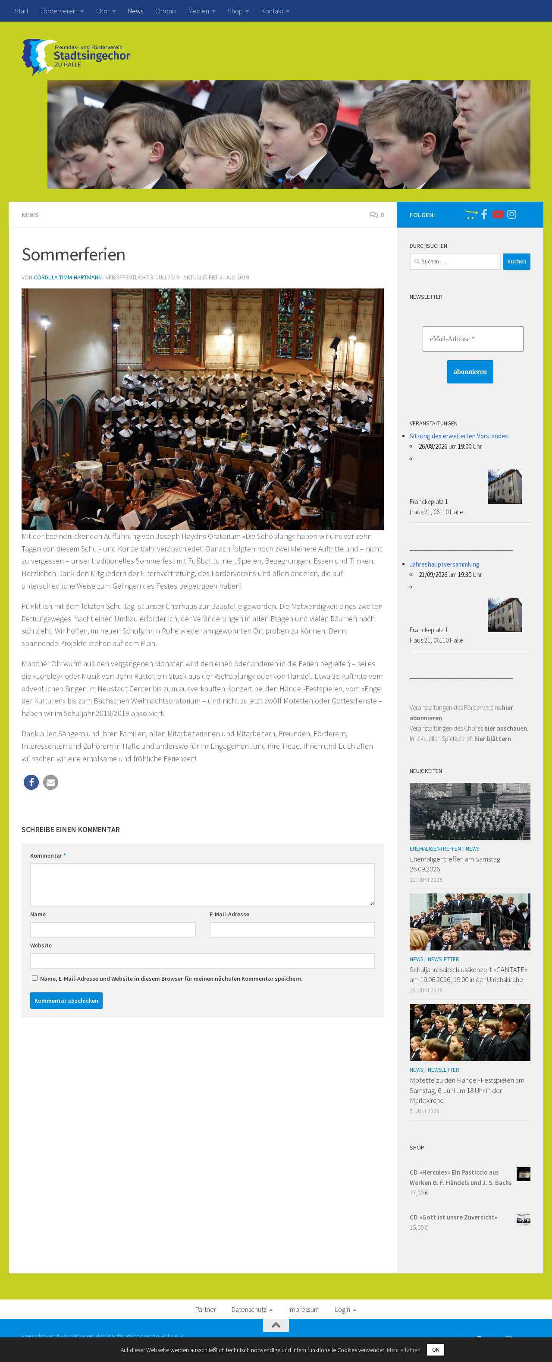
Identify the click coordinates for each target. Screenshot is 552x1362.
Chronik (165, 10)
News (135, 10)
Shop (235, 10)
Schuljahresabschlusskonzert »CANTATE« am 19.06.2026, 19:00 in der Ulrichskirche (468, 975)
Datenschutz (249, 1309)
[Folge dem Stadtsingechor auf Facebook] (484, 214)
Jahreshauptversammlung (445, 564)
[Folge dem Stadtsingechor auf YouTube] (497, 214)
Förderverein (59, 10)
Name (38, 914)
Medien (198, 10)
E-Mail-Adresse (229, 914)
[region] (276, 134)
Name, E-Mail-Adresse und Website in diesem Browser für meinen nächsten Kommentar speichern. (171, 978)
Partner (205, 1309)
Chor (103, 10)
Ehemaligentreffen (435, 848)
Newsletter (443, 959)
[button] (272, 180)
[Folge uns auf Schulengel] (470, 214)
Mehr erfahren (403, 1350)
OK (435, 1349)
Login (342, 1309)
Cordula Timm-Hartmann (68, 277)
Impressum (304, 1309)
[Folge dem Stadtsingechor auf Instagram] (511, 214)
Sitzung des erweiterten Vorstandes (459, 436)
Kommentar (48, 855)
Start (21, 10)
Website (41, 945)
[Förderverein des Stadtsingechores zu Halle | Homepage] (76, 57)
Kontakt (272, 10)
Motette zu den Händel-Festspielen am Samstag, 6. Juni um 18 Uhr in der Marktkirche (467, 1090)
